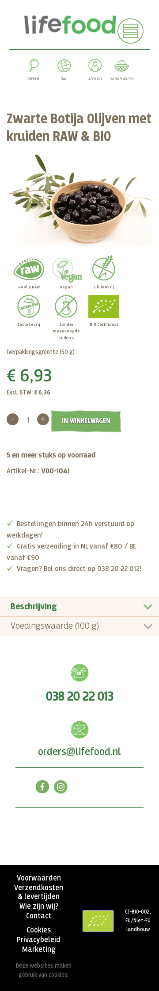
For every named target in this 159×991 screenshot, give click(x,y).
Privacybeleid (39, 940)
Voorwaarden (39, 878)
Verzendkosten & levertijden (38, 892)
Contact (38, 916)
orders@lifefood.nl (79, 752)
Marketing (39, 950)
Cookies (38, 930)
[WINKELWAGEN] (121, 67)
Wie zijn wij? (38, 906)
